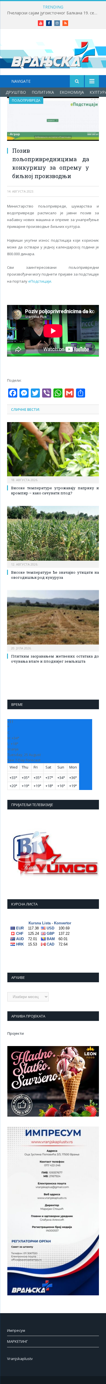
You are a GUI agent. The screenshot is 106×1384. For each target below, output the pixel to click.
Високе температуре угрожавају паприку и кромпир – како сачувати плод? (55, 490)
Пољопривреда (26, 100)
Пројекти (15, 1033)
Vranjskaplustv (20, 1358)
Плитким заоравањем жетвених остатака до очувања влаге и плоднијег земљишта (55, 659)
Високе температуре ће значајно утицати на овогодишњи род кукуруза (55, 575)
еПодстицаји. (40, 281)
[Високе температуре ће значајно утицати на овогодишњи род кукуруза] (53, 536)
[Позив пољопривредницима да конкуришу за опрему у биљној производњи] (53, 119)
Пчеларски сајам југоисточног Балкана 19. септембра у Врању (54, 13)
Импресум (16, 1330)
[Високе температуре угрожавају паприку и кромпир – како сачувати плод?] (53, 452)
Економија (72, 92)
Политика (43, 92)
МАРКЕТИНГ (17, 1341)
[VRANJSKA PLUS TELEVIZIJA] (53, 53)
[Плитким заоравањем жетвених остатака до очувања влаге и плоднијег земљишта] (53, 620)
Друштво (16, 92)
